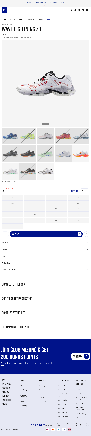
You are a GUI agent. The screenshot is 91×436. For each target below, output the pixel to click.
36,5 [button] (34, 197)
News (3, 380)
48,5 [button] (56, 220)
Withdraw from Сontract (81, 398)
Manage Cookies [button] (78, 424)
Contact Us (5, 392)
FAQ (77, 417)
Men (22, 380)
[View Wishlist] (83, 10)
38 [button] (78, 197)
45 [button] (56, 215)
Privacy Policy (81, 414)
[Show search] (71, 10)
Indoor (21, 19)
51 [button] (12, 226)
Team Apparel (6, 384)
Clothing (23, 390)
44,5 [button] (34, 215)
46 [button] (78, 215)
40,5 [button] (78, 203)
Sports (12, 19)
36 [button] (12, 197)
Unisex (49, 19)
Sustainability (6, 400)
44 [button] (12, 215)
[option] (10, 136)
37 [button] (56, 197)
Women (23, 396)
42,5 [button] (56, 209)
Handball (42, 402)
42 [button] (34, 209)
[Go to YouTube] (44, 425)
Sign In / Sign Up (59, 2)
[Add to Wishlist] (86, 234)
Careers (4, 404)
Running (42, 386)
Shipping (79, 403)
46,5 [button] (12, 220)
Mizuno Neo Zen (64, 390)
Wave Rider (62, 404)
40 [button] (56, 203)
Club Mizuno (6, 388)
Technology (5, 396)
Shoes (41, 19)
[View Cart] (79, 10)
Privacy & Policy (70, 424)
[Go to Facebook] (32, 425)
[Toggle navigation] (87, 10)
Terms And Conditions (80, 408)
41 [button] (12, 209)
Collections (63, 380)
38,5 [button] (12, 203)
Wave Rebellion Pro (63, 395)
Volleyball (31, 19)
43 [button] (78, 209)
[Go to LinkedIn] (40, 425)
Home (4, 19)
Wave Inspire (62, 400)
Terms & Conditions (49, 424)
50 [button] (78, 220)
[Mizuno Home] (4, 10)
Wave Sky (61, 408)
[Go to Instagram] (36, 425)
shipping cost (26, 37)
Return (78, 393)
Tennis (41, 390)
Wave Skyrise (62, 412)
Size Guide (74, 191)
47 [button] (34, 220)
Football (42, 394)
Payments (79, 389)
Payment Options (59, 424)
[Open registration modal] (75, 10)
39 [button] (34, 203)
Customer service (81, 382)
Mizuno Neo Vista (64, 386)
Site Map (87, 424)
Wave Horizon (63, 416)
